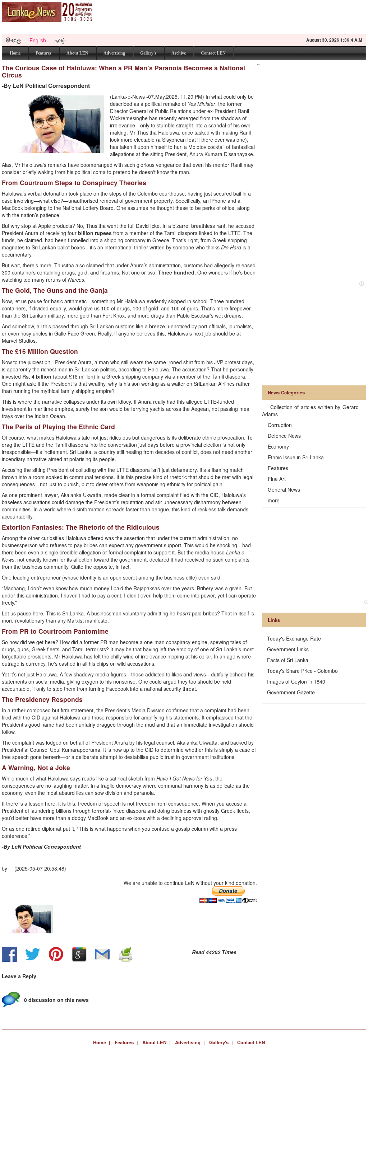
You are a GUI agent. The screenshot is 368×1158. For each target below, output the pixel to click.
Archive (178, 53)
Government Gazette (291, 692)
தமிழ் (60, 40)
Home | (101, 1042)
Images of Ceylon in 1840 (296, 681)
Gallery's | (221, 1042)
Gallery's (148, 53)
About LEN (77, 53)
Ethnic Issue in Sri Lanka (296, 457)
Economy (278, 446)
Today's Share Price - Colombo (302, 670)
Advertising (114, 53)
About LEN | (156, 1042)
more (274, 500)
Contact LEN (213, 53)
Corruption (280, 424)
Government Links (288, 649)
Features (43, 53)
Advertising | (190, 1042)
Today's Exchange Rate (294, 638)
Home (15, 53)
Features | (126, 1042)
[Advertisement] (235, 18)
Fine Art (277, 478)
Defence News (284, 435)
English (37, 40)
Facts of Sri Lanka (287, 660)
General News (284, 489)
